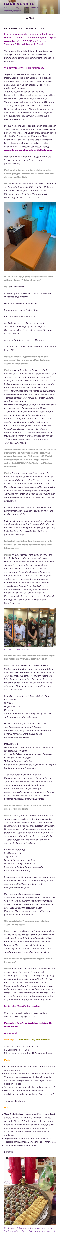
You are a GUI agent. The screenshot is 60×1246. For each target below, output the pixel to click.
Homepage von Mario (26, 1016)
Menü (31, 18)
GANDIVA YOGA (19, 4)
